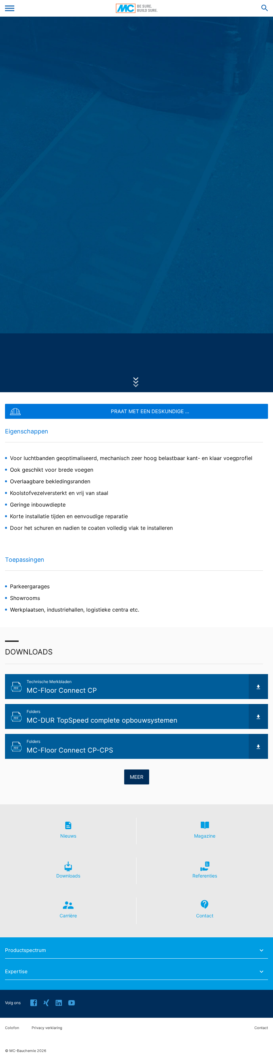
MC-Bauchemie (136, 8)
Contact (261, 1028)
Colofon (12, 1028)
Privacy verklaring (47, 1028)
